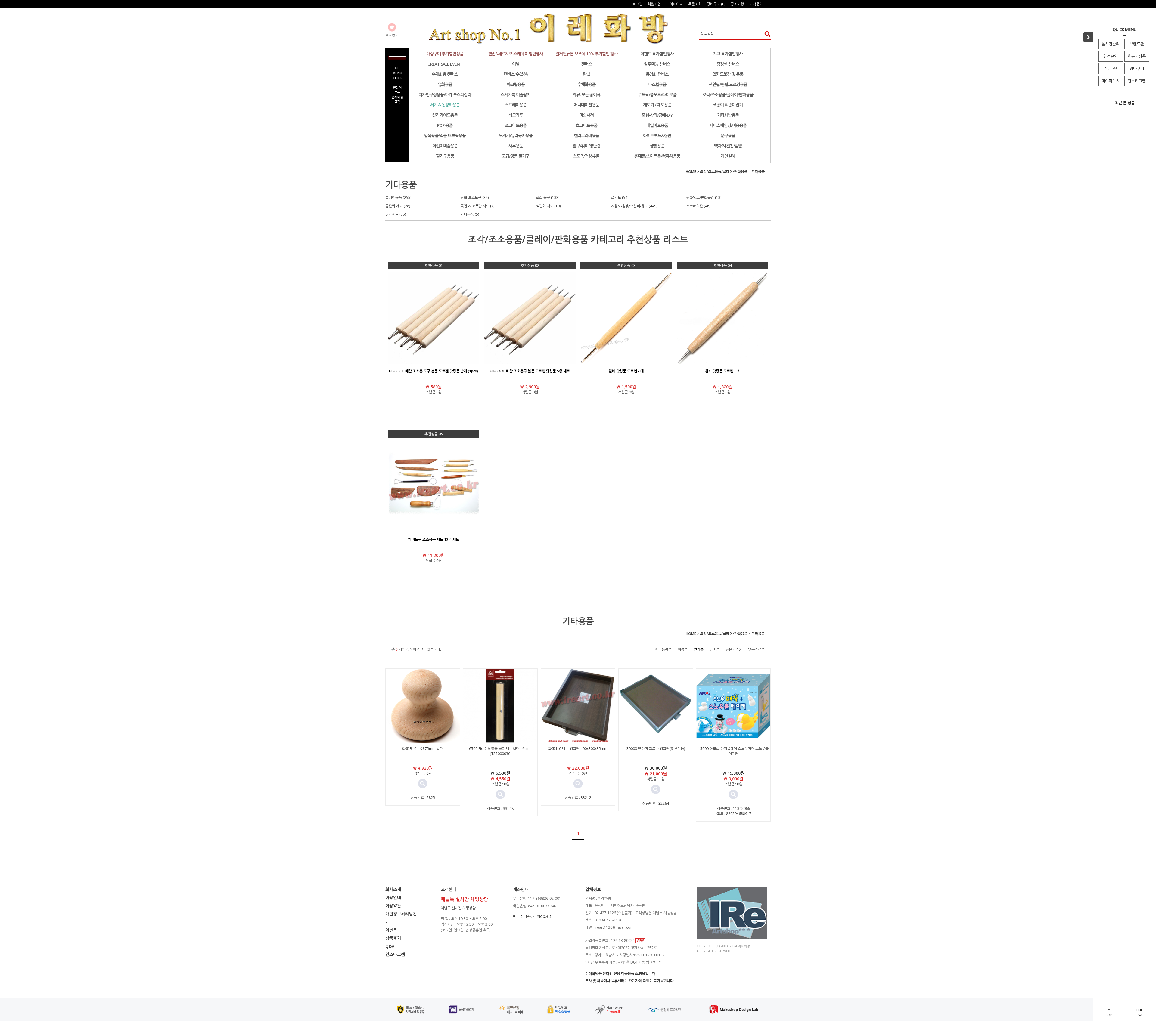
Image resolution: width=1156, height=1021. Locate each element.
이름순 (683, 649)
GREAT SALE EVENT (444, 64)
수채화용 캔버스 (445, 74)
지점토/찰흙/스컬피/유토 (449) (634, 205)
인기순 (699, 649)
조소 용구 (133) (547, 197)
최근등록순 (663, 649)
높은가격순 (734, 649)
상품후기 (393, 938)
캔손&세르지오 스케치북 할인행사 (515, 54)
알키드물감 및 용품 (728, 74)
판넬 (586, 74)
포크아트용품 (516, 125)
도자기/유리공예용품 (516, 135)
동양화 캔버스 (657, 74)
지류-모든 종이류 (586, 94)
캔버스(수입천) (515, 74)
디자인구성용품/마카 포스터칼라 (444, 94)
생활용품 (657, 146)
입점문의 (1110, 56)
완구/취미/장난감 (586, 146)
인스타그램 (1137, 81)
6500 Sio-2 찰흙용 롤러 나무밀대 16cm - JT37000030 (500, 751)
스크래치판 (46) (698, 205)
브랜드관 (1137, 44)
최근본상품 (1137, 56)
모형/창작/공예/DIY (657, 115)
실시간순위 (1111, 44)
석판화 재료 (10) (548, 205)
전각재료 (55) (395, 214)
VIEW (640, 941)
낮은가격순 (756, 649)
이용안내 (393, 897)
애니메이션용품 (586, 105)
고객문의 (756, 4)
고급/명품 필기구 (515, 156)
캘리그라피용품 (586, 135)
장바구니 (1137, 68)
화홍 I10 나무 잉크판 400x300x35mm (578, 748)
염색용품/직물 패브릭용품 (445, 135)
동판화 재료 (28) (397, 205)
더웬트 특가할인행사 (657, 54)
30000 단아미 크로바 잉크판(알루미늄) (655, 748)
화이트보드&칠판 (657, 135)
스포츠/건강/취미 (586, 156)
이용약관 (393, 905)
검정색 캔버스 (727, 64)
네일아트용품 (657, 125)
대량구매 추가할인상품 (444, 54)
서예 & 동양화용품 (445, 105)
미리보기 (422, 783)
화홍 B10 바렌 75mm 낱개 (422, 748)
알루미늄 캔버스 (657, 64)
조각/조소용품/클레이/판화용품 (728, 94)
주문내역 (1110, 68)
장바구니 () (716, 4)
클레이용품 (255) (398, 197)
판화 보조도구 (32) (475, 197)
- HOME (689, 171)
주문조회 (694, 4)
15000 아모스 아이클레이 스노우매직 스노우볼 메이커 (733, 751)
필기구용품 (445, 156)
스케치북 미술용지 (515, 94)
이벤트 (391, 930)
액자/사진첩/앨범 (728, 146)
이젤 (515, 64)
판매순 (714, 649)
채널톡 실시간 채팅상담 (458, 908)
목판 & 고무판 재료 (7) (477, 205)
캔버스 (586, 64)
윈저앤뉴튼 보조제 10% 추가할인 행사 (586, 54)
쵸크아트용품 (586, 125)
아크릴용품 (516, 84)
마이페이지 (1111, 81)
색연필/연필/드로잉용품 (728, 84)
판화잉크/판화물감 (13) (703, 197)
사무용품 (515, 146)
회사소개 (393, 889)
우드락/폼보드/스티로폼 (657, 94)
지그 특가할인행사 (728, 54)
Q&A (389, 946)
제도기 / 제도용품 (657, 105)
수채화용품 (586, 84)
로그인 (637, 4)
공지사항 (737, 4)
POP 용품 (444, 125)
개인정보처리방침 (401, 914)
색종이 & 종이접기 (728, 105)
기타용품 (758, 171)
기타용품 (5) (470, 214)
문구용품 (728, 135)
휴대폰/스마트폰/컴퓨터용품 (657, 156)
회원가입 (654, 4)
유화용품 (445, 84)
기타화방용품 (728, 115)
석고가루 (515, 115)
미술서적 (586, 115)
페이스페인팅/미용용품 (728, 125)
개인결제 (728, 156)
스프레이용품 (516, 105)
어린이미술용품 (445, 146)
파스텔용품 (657, 84)
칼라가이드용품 (445, 115)
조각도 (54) (619, 197)
